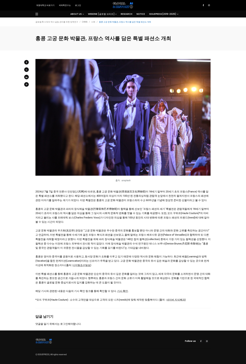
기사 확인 (122, 291)
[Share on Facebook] (26, 62)
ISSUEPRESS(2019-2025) (162, 14)
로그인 (78, 5)
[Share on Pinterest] (26, 84)
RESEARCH (126, 14)
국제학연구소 (65, 5)
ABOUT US (76, 14)
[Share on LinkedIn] (26, 77)
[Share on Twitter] (26, 69)
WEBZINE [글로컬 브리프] (101, 14)
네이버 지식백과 (175, 299)
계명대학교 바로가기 (45, 5)
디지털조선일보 (81, 265)
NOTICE (141, 14)
